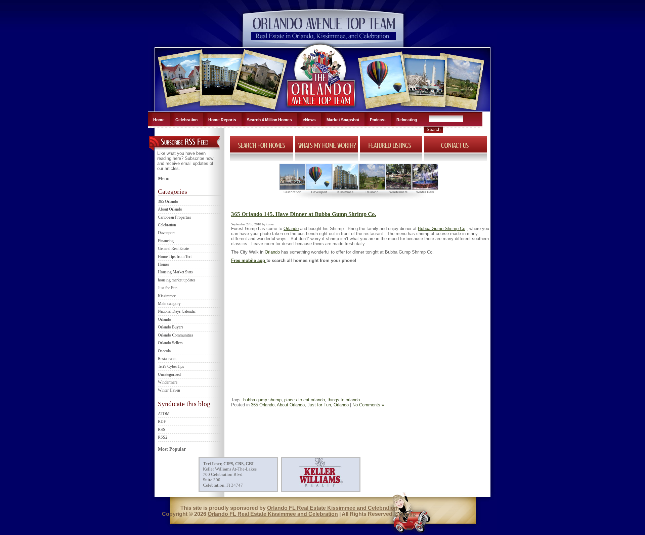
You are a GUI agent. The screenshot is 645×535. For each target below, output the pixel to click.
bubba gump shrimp (262, 399)
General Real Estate (173, 248)
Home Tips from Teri (174, 256)
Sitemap (405, 514)
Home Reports (222, 120)
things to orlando (344, 399)
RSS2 (162, 437)
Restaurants (167, 358)
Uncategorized (169, 374)
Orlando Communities (175, 335)
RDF (162, 421)
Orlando (164, 319)
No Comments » (368, 404)
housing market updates (177, 280)
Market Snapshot (343, 120)
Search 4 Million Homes (269, 120)
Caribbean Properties (174, 217)
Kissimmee (167, 296)
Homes (163, 264)
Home (159, 120)
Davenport (166, 232)
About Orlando (170, 209)
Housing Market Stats (175, 272)
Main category (169, 303)
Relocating (406, 120)
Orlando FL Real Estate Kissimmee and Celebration (332, 508)
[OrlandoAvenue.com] (321, 109)
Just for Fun (167, 287)
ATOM (164, 413)
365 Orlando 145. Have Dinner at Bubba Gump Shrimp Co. (303, 214)
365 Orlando (168, 201)
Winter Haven (169, 390)
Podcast (378, 120)
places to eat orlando (304, 399)
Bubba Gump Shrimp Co (441, 228)
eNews (309, 120)
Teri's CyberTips (171, 366)
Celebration (186, 120)
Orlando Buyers (170, 327)
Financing (166, 240)
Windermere (167, 382)
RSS (161, 429)
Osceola (164, 351)
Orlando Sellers (170, 343)
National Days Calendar (177, 311)
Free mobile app (248, 260)
